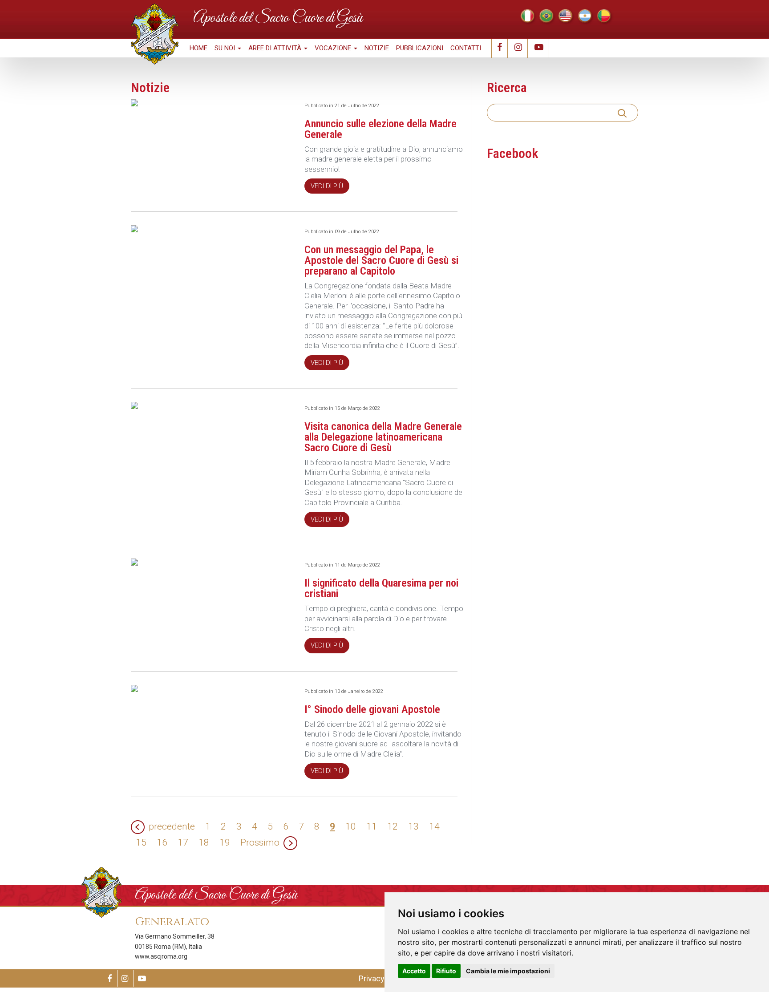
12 (392, 826)
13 (413, 826)
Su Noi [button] (226, 48)
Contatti (465, 48)
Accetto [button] (414, 971)
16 (162, 842)
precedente (172, 826)
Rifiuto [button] (446, 971)
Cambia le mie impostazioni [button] (508, 971)
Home (198, 48)
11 (371, 826)
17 (183, 842)
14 (434, 826)
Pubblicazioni (419, 48)
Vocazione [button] (334, 48)
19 (224, 842)
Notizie (376, 48)
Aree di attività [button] (275, 48)
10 (350, 826)
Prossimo (259, 842)
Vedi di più (327, 186)
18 (203, 842)
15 (141, 842)
